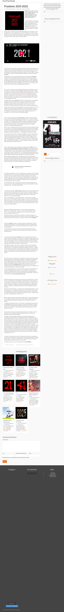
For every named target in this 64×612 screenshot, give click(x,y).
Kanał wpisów (53, 474)
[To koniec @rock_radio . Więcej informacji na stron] (12, 590)
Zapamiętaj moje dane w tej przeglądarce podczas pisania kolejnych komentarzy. (16, 457)
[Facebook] (28, 473)
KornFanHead (9, 1)
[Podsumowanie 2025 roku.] (21, 413)
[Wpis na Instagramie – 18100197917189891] (5, 482)
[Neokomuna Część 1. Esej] (8, 360)
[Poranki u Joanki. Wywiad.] (34, 360)
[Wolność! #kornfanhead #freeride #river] (5, 475)
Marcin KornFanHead (9, 370)
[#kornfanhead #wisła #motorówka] (12, 475)
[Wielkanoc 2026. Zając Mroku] (8, 413)
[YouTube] (36, 473)
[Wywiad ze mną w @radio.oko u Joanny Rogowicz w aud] (18, 593)
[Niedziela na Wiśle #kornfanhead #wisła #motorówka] (18, 476)
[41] (21, 386)
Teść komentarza (5, 439)
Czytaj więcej (18, 376)
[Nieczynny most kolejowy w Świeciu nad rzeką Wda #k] (5, 589)
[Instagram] (33, 473)
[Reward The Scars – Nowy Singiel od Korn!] (34, 386)
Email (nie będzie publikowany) (21, 453)
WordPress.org (53, 476)
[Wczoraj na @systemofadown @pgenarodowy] (18, 482)
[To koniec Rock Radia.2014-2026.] (21, 360)
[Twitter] (31, 473)
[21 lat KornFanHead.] (8, 386)
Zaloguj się (53, 472)
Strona (30, 453)
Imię (3, 453)
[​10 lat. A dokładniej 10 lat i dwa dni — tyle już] (12, 531)
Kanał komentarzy (52, 475)
